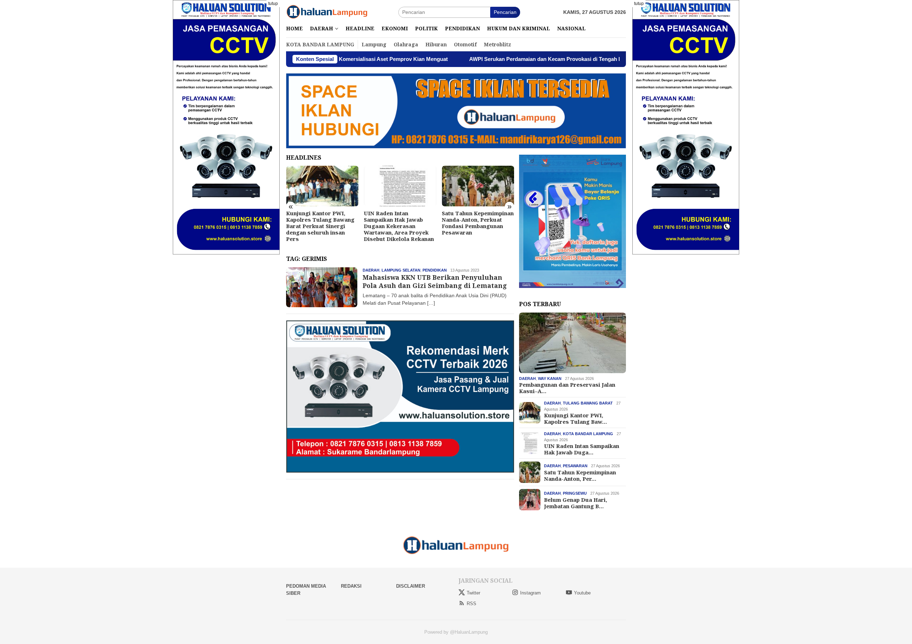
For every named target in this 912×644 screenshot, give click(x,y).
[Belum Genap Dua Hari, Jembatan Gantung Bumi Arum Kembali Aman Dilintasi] (478, 186)
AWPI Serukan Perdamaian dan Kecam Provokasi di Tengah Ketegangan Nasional (524, 59)
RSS (471, 603)
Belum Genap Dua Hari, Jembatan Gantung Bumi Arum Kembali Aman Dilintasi (474, 223)
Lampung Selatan (401, 270)
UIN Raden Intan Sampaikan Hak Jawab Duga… (581, 449)
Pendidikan (435, 270)
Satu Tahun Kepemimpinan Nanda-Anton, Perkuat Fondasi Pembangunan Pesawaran (400, 223)
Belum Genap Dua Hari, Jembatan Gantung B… (575, 502)
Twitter (473, 593)
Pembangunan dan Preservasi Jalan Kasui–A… (567, 387)
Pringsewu (575, 493)
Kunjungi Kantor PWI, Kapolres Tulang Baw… (575, 418)
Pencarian (505, 12)
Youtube (582, 593)
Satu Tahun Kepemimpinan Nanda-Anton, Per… (580, 475)
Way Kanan (549, 378)
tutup (273, 3)
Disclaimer (410, 586)
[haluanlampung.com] (327, 12)
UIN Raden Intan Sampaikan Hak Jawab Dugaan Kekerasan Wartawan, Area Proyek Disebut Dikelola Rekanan (321, 226)
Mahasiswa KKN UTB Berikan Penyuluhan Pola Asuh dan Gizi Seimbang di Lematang (435, 281)
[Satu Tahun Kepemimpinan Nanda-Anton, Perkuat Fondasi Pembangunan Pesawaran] (400, 186)
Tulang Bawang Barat (588, 403)
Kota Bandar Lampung (588, 434)
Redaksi (351, 586)
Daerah (371, 270)
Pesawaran (575, 466)
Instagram (530, 593)
